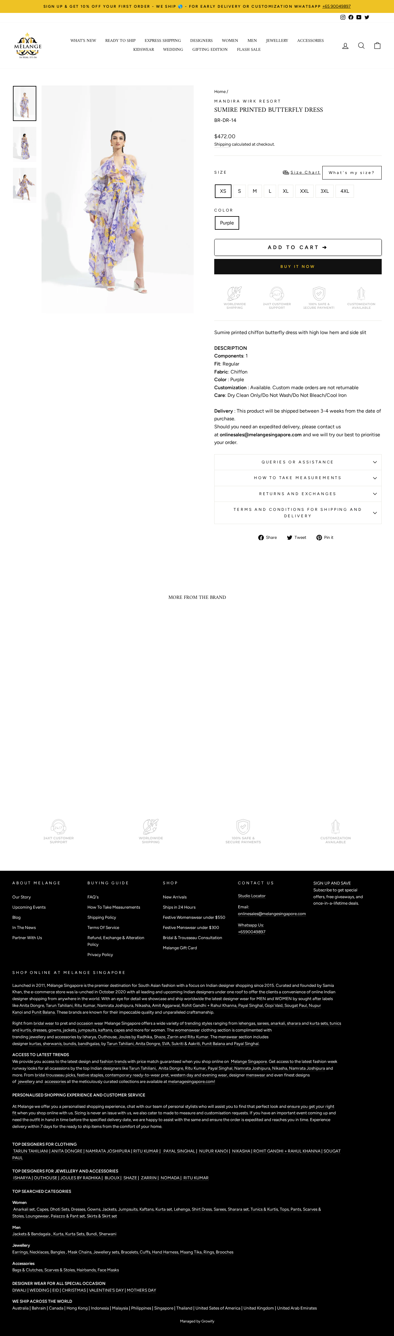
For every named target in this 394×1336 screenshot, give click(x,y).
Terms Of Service (103, 927)
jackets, (70, 1029)
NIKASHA (241, 1150)
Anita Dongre (31, 1005)
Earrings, (21, 1251)
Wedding (173, 50)
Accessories (310, 41)
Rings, (209, 1251)
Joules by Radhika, (136, 1036)
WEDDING (39, 1290)
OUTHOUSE (46, 1177)
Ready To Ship (120, 41)
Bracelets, (130, 1251)
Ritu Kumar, (196, 1068)
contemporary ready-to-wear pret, (138, 1074)
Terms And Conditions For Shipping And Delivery (298, 512)
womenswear (187, 1029)
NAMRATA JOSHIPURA (108, 1150)
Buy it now (298, 266)
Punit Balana (214, 1043)
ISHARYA (22, 1177)
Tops (284, 1209)
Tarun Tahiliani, (60, 1005)
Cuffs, (146, 1251)
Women (230, 41)
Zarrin (173, 1036)
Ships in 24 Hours (179, 907)
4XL (344, 191)
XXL (304, 191)
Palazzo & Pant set (68, 1215)
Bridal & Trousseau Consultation (192, 937)
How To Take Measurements (298, 477)
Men (252, 41)
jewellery (37, 1036)
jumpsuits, (88, 1029)
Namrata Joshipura (115, 1005)
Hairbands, (87, 1269)
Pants (295, 1209)
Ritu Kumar (84, 1005)
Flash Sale (249, 50)
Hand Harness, (166, 1251)
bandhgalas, (89, 1043)
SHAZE (130, 1177)
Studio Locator (252, 895)
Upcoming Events (29, 907)
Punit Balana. (44, 1012)
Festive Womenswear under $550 (194, 917)
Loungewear (37, 1215)
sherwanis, (53, 1043)
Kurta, (58, 1233)
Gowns (93, 1209)
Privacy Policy (100, 954)
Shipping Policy (101, 917)
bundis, (70, 1043)
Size (294, 172)
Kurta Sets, (75, 1233)
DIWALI (19, 1290)
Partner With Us (27, 937)
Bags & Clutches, (28, 1269)
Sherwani (107, 1233)
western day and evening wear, (200, 1074)
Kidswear (143, 50)
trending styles (198, 1023)
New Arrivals (175, 896)
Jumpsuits (128, 1209)
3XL (324, 191)
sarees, (264, 1023)
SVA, (166, 1043)
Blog (16, 917)
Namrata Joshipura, (253, 1068)
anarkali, (279, 1023)
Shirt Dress (202, 1209)
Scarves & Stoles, (60, 1269)
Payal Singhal (246, 1043)
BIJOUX (112, 1177)
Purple (227, 223)
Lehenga (182, 1209)
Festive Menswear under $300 (191, 927)
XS (223, 191)
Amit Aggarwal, (167, 1005)
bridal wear (44, 1023)
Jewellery (277, 41)
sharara (294, 1023)
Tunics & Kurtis (264, 1209)
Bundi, (92, 1233)
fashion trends (113, 1061)
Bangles (58, 1251)
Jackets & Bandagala (31, 1233)
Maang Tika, (191, 1251)
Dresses (78, 1209)
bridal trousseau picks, (56, 1074)
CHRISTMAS (74, 1290)
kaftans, (106, 1029)
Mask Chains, (80, 1251)
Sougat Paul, (296, 1005)
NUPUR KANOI (213, 1150)
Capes (42, 1209)
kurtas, (35, 1043)
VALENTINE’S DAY (106, 1290)
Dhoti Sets (59, 1209)
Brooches (224, 1251)
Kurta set (163, 1209)
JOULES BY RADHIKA (81, 1177)
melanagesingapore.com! (191, 1081)
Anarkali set (23, 1209)
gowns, (55, 1029)
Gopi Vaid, (274, 1005)
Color (224, 210)
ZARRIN (149, 1177)
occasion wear (90, 1023)
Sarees (220, 1209)
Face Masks (108, 1269)
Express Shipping (163, 41)
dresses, (40, 1029)
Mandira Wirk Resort (247, 101)
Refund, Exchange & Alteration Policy (115, 941)
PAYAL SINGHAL (179, 1150)
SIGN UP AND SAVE (332, 883)
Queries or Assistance (298, 462)
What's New (83, 41)
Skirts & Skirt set (102, 1215)
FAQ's (92, 896)
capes (120, 1029)
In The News (24, 927)
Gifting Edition (210, 50)
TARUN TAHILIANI (30, 1150)
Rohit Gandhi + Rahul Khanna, (210, 1005)
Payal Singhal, (251, 1005)
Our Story (21, 896)
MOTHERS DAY (141, 1290)
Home (220, 91)
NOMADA (170, 1177)
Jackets (109, 1209)
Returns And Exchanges (298, 493)
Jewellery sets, (107, 1251)
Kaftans (146, 1209)
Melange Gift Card (180, 947)
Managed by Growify (197, 1321)
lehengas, (248, 1023)
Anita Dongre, (148, 1043)
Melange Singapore (248, 1061)
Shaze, (160, 1036)
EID (55, 1290)
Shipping (222, 144)
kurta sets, (320, 1023)
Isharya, (90, 1036)
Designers (201, 41)
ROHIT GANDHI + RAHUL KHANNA (287, 1150)
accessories (65, 1036)
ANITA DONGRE (67, 1150)
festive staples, (91, 1074)
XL (285, 191)
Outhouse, (108, 1036)
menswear (228, 1036)
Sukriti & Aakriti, (186, 1043)
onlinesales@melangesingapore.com (272, 913)
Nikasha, (143, 1005)
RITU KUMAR (146, 1150)
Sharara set (238, 1209)
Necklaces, (40, 1251)
